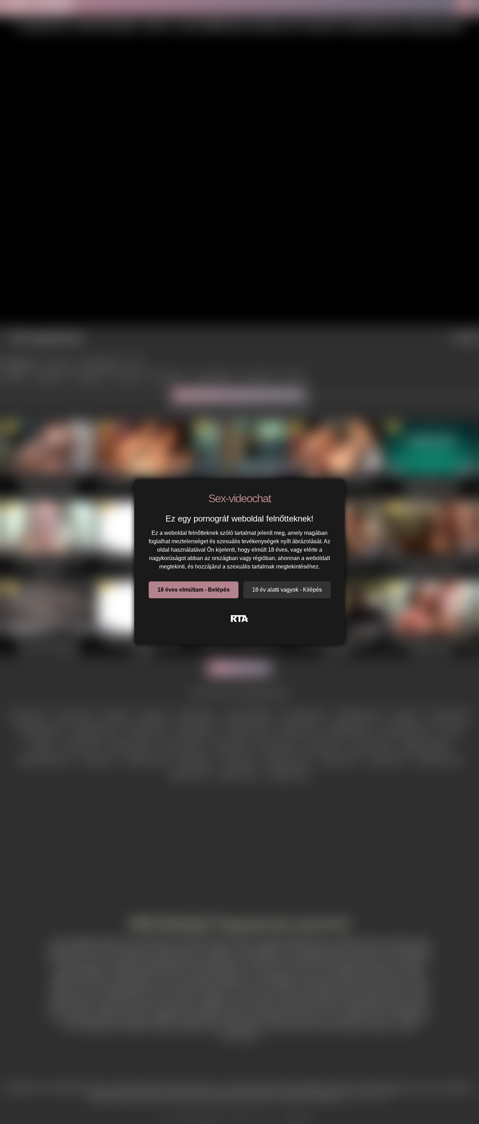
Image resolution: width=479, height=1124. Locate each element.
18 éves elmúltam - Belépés (193, 590)
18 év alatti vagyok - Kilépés (287, 590)
